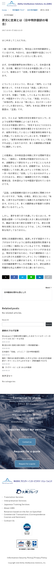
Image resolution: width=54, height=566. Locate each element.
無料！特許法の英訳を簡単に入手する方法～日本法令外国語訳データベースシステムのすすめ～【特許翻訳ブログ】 (26, 359)
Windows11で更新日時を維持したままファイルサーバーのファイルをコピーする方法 (26, 337)
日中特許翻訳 (8, 15)
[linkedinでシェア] (40, 277)
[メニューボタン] (3, 3)
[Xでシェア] (6, 277)
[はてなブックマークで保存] (22, 277)
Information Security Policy (20, 557)
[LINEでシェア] (31, 277)
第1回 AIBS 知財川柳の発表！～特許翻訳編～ (20, 345)
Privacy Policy (40, 557)
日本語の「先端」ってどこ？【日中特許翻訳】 (21, 351)
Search (5, 319)
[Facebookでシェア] (14, 277)
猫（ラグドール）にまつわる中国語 (16, 367)
